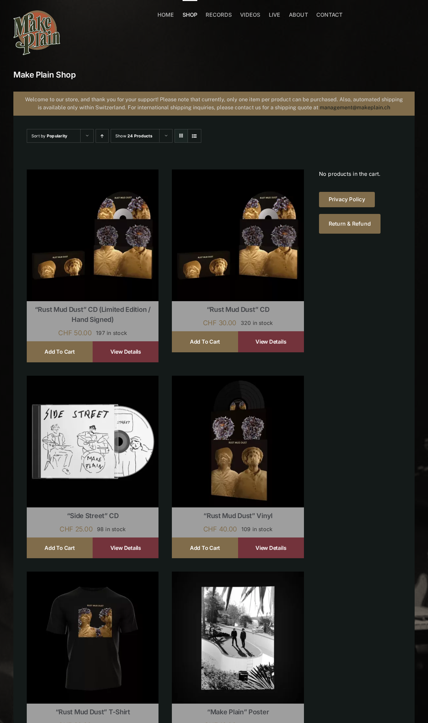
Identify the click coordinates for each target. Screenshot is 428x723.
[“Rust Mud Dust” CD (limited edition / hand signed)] (92, 173)
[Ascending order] (102, 136)
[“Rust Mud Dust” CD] (238, 173)
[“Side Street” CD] (92, 380)
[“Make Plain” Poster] (238, 576)
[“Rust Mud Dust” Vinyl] (238, 380)
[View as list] (194, 135)
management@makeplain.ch (355, 107)
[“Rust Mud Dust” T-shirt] (92, 576)
